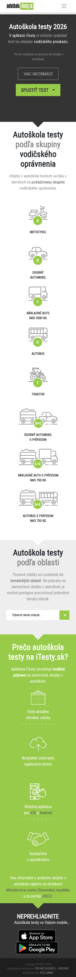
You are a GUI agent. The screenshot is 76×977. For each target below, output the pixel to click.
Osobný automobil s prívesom (38, 437)
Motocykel (38, 232)
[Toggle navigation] (64, 6)
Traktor (38, 394)
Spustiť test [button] (36, 90)
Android (46, 812)
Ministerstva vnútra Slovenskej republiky (38, 890)
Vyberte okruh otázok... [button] (26, 615)
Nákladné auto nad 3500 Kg (38, 315)
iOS (33, 812)
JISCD (47, 896)
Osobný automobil (38, 275)
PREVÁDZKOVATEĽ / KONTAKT (52, 968)
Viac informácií (38, 74)
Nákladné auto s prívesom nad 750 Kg (38, 477)
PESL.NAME (46, 972)
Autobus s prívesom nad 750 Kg (38, 518)
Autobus (38, 354)
